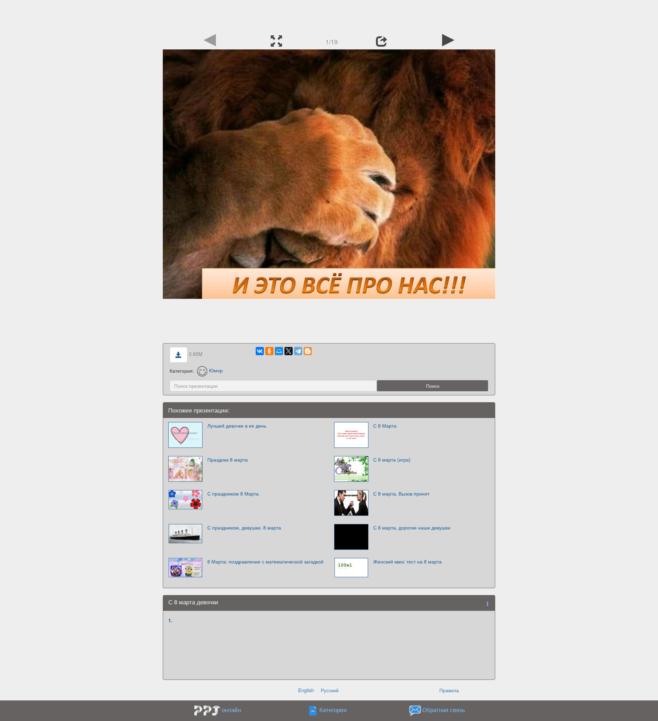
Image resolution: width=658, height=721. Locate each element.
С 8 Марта (385, 425)
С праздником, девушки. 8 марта (244, 527)
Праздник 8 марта (227, 459)
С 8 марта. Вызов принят (401, 493)
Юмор (216, 370)
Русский (330, 690)
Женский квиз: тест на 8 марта (407, 561)
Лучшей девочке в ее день (236, 425)
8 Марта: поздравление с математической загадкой (265, 561)
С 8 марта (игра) (392, 459)
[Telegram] (298, 351)
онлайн (231, 710)
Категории (333, 710)
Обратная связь (443, 710)
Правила (449, 690)
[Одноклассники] (269, 351)
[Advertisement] (329, 15)
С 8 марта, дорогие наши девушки (411, 527)
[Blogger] (308, 351)
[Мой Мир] (279, 351)
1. (170, 620)
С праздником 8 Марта (233, 493)
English (306, 690)
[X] (288, 351)
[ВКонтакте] (260, 351)
